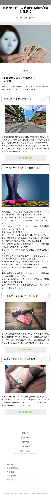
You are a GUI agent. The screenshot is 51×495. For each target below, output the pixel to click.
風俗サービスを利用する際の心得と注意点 (25, 9)
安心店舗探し (25, 437)
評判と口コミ (25, 451)
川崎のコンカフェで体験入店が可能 (19, 79)
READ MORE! (25, 158)
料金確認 (25, 442)
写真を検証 (25, 446)
